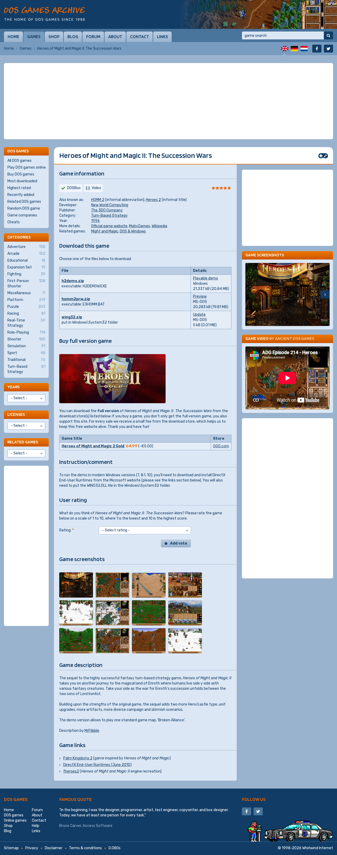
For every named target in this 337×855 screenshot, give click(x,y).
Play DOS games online (26, 167)
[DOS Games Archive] (44, 14)
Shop (54, 36)
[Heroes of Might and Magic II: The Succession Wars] (76, 585)
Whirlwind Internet (317, 848)
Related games (22, 441)
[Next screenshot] (325, 294)
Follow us (254, 799)
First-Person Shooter (26, 283)
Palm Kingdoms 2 (77, 758)
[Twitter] (328, 49)
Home (13, 36)
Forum (93, 36)
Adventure (26, 247)
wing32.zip (72, 317)
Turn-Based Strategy (109, 215)
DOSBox (74, 188)
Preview (200, 296)
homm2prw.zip (76, 299)
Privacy (31, 848)
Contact (139, 36)
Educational (26, 260)
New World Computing (109, 205)
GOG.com (221, 446)
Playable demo (205, 278)
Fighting (26, 274)
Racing (26, 313)
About (115, 36)
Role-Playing (26, 332)
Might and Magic (104, 231)
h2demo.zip (73, 281)
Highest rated (19, 188)
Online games (15, 820)
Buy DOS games (20, 174)
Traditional (26, 359)
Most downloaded (22, 181)
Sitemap (11, 848)
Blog (72, 36)
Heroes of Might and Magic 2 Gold (93, 446)
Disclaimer (53, 848)
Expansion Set (26, 267)
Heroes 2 (153, 200)
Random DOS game (23, 208)
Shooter (26, 339)
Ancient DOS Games (294, 338)
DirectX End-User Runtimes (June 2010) (97, 765)
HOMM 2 (97, 200)
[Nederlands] (304, 48)
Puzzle (26, 306)
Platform (26, 300)
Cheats (13, 222)
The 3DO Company (107, 210)
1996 (95, 221)
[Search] (328, 35)
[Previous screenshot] (250, 294)
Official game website (109, 226)
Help (35, 825)
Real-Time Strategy (26, 323)
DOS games (16, 799)
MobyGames (139, 226)
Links (162, 36)
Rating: (66, 530)
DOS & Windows (133, 231)
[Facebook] (316, 49)
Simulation (26, 346)
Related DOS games (24, 201)
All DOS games (19, 160)
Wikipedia (159, 226)
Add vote (178, 543)
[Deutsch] (294, 48)
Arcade (26, 253)
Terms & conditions (85, 848)
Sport (26, 353)
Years (13, 386)
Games (34, 36)
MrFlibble (92, 730)
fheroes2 (71, 771)
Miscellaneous (26, 293)
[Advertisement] (168, 101)
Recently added (20, 195)
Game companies (22, 215)
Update (199, 314)
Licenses (16, 414)
